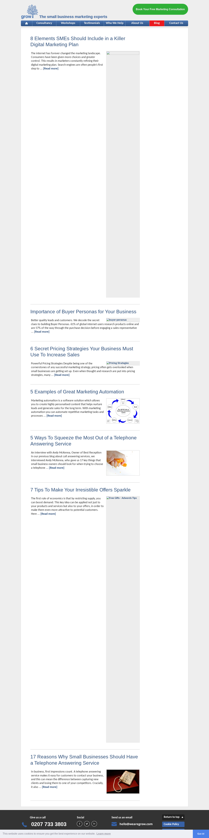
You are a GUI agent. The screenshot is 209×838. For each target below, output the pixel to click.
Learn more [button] (103, 833)
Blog (157, 23)
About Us (137, 23)
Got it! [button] (200, 833)
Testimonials (90, 23)
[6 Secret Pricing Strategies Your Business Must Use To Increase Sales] (118, 363)
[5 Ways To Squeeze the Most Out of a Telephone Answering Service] (123, 474)
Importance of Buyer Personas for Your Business (83, 311)
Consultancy (42, 23)
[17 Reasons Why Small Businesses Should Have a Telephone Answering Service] (123, 792)
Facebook (79, 824)
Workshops (65, 23)
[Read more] (50, 68)
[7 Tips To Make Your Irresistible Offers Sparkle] (123, 498)
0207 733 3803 (48, 824)
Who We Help (113, 23)
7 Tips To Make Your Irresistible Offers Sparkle (80, 489)
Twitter (87, 824)
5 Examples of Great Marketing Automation (77, 391)
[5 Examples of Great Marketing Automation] (123, 422)
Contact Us (176, 23)
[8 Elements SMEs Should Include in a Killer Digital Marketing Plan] (123, 54)
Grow (30, 12)
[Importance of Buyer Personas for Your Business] (117, 320)
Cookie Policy (171, 824)
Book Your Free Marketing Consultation (160, 9)
